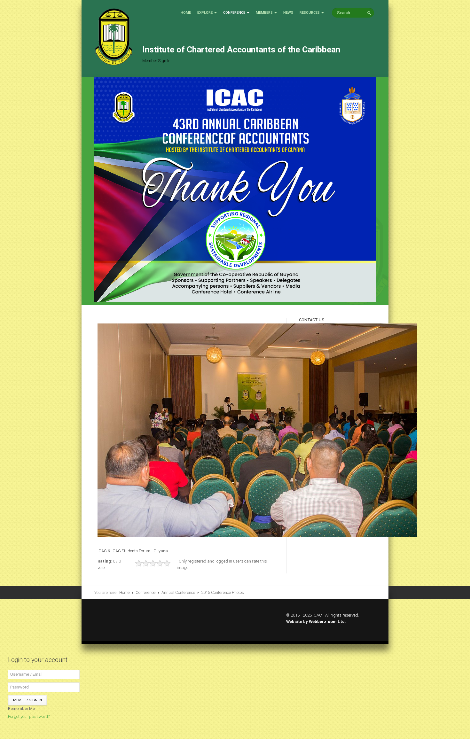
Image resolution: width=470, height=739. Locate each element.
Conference (234, 13)
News (288, 13)
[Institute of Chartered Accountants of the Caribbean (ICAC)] (113, 36)
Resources (310, 13)
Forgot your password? (29, 716)
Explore (205, 13)
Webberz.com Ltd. (327, 621)
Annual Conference (178, 592)
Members (264, 13)
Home (186, 13)
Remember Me (21, 708)
